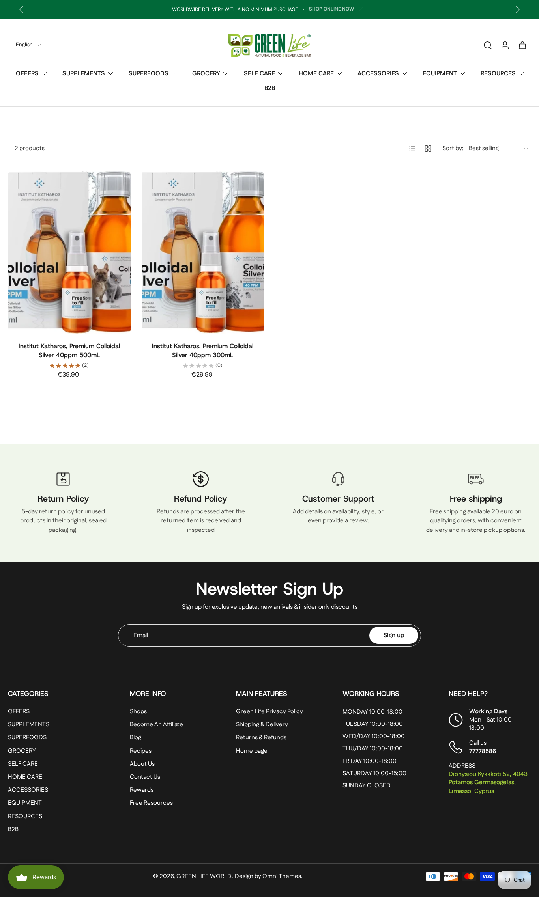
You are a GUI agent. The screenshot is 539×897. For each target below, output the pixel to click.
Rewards (141, 790)
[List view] (412, 148)
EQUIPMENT (440, 73)
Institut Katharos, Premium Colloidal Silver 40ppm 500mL (69, 350)
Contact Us (145, 777)
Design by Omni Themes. (269, 876)
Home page (252, 751)
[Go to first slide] (518, 9)
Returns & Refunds (261, 738)
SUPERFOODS (148, 73)
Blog (135, 738)
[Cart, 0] (522, 45)
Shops (138, 711)
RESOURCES (498, 73)
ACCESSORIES (378, 73)
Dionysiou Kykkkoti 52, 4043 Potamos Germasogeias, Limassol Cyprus (488, 782)
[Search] (487, 45)
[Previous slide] (21, 9)
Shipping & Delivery (262, 724)
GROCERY (206, 73)
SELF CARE (259, 73)
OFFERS (27, 73)
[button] (57, 693)
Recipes (141, 751)
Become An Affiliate (156, 724)
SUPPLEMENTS (83, 73)
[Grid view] (428, 148)
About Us (142, 764)
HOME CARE (316, 73)
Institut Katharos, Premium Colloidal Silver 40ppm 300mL (202, 350)
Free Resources (151, 803)
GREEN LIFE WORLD (204, 876)
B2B (269, 88)
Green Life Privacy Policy (269, 711)
